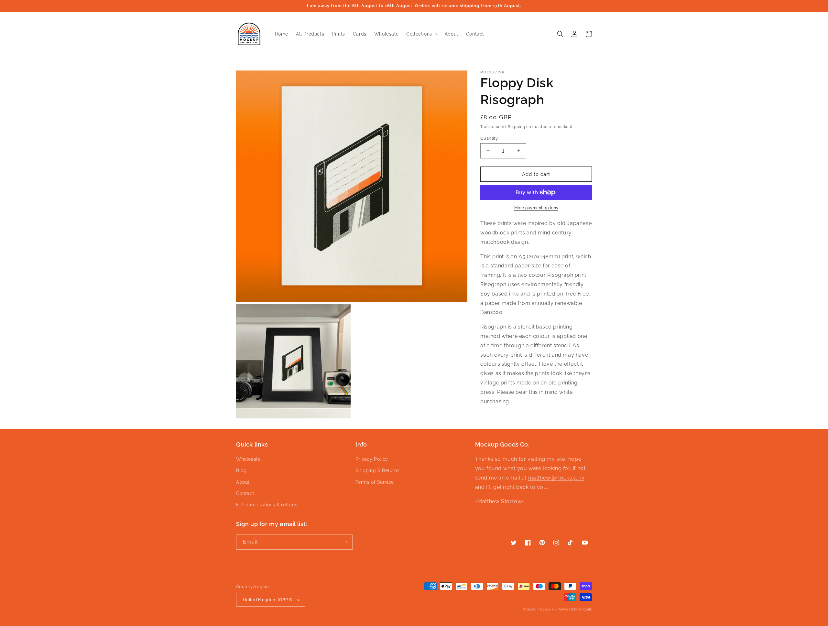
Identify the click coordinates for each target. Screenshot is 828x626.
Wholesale (248, 459)
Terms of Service (374, 482)
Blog (241, 470)
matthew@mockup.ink (556, 478)
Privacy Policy (371, 459)
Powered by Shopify (575, 609)
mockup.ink (547, 609)
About (243, 482)
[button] (421, 34)
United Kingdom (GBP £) (267, 599)
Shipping (516, 126)
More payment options (536, 208)
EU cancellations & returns (267, 504)
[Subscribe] (345, 542)
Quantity (489, 137)
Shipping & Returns (377, 470)
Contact (245, 493)
